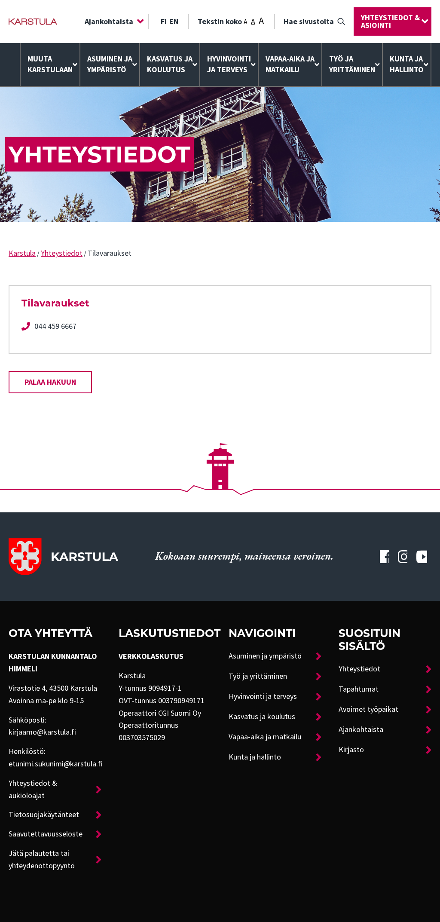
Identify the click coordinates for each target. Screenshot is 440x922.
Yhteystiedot (61, 253)
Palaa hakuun (50, 382)
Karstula (22, 253)
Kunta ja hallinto (407, 64)
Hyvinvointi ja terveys (263, 696)
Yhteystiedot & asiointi (390, 21)
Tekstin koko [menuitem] (231, 20)
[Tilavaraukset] (33, 21)
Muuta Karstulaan (50, 64)
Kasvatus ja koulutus (169, 64)
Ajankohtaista (109, 21)
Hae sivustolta (309, 21)
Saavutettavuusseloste (45, 834)
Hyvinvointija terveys (229, 64)
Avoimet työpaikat (368, 709)
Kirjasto (351, 749)
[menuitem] (112, 21)
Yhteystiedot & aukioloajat (33, 789)
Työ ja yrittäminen (352, 64)
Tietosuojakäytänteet (44, 814)
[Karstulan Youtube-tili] (421, 556)
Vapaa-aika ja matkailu (290, 64)
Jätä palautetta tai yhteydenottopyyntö (42, 859)
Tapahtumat (359, 689)
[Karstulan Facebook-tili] (384, 556)
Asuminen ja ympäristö (109, 64)
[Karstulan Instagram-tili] (403, 556)
